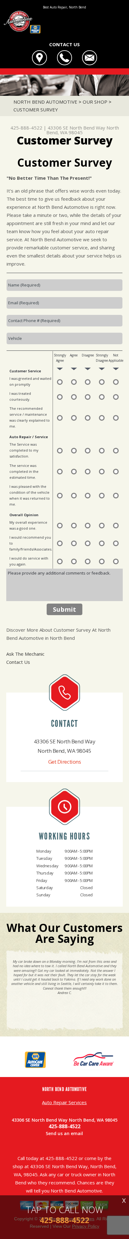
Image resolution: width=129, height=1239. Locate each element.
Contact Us (18, 662)
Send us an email (64, 1133)
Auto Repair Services (64, 1102)
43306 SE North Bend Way (76, 128)
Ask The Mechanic (25, 654)
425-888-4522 (26, 128)
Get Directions (64, 761)
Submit (64, 609)
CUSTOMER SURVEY (35, 109)
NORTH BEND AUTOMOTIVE (45, 102)
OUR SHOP (95, 102)
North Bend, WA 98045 (82, 130)
